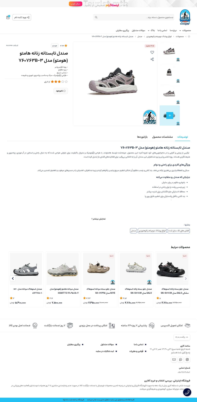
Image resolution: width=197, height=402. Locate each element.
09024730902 (184, 372)
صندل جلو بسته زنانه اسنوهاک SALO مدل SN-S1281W (138, 290)
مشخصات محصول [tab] (162, 137)
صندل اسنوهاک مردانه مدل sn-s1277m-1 (28, 290)
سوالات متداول (138, 30)
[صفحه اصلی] (189, 36)
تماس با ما (162, 30)
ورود (24, 17)
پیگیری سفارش (122, 30)
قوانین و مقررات (136, 351)
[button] (13, 278)
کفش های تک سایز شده (178, 230)
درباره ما (173, 30)
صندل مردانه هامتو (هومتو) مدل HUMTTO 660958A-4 (64, 290)
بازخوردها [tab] (142, 137)
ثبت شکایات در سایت (105, 351)
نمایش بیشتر (99, 219)
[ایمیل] (174, 359)
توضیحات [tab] (182, 137)
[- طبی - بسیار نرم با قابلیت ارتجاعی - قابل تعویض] (63, 269)
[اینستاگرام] (187, 359)
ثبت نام (17, 17)
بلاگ (153, 30)
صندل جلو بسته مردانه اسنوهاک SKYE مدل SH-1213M (101, 290)
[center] (96, 17)
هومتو (54, 45)
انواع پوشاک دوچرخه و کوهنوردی (159, 36)
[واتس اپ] (180, 359)
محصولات (186, 30)
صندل (139, 36)
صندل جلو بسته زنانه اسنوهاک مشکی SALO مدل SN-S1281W (174, 290)
